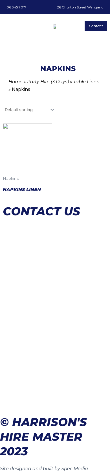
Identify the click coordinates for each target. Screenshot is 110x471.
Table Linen (86, 81)
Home (15, 81)
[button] (7, 26)
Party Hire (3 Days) (48, 81)
